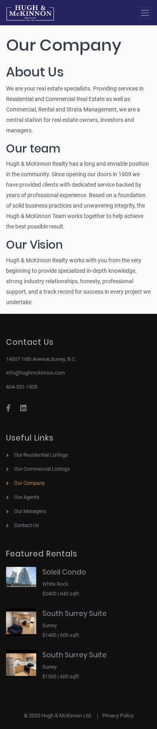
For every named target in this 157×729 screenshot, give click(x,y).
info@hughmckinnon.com (35, 373)
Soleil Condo (64, 572)
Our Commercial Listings (42, 469)
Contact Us (26, 525)
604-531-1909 (21, 387)
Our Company (29, 483)
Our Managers (30, 511)
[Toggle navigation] (145, 13)
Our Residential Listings (41, 455)
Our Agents (26, 497)
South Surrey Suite (74, 613)
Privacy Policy (118, 716)
